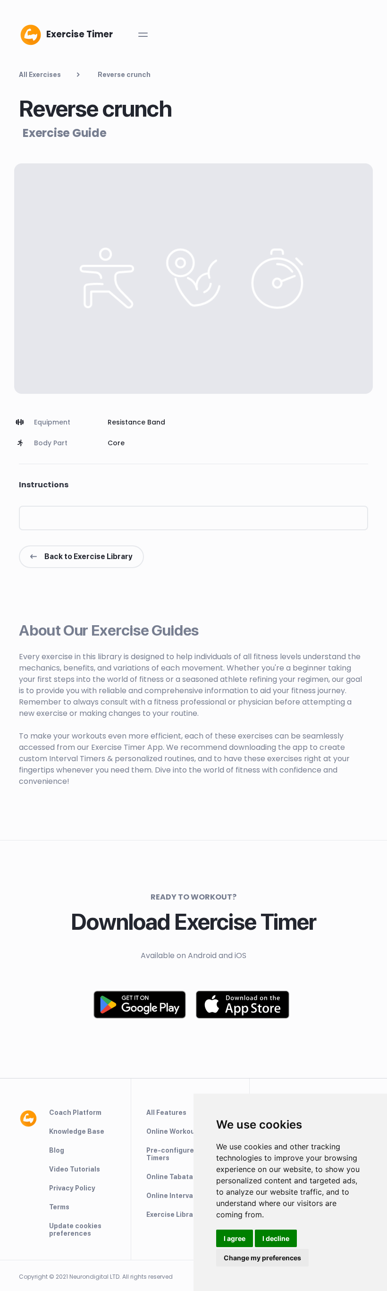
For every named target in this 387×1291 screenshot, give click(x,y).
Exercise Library (173, 1214)
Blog (56, 1150)
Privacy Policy (72, 1188)
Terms (59, 1207)
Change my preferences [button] (262, 1258)
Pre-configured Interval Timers (185, 1154)
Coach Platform (75, 1112)
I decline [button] (275, 1238)
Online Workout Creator (186, 1131)
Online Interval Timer (181, 1195)
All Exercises (40, 74)
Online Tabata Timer (180, 1177)
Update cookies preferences (75, 1229)
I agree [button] (234, 1238)
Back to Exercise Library (88, 556)
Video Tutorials (74, 1169)
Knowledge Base (76, 1131)
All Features (166, 1112)
